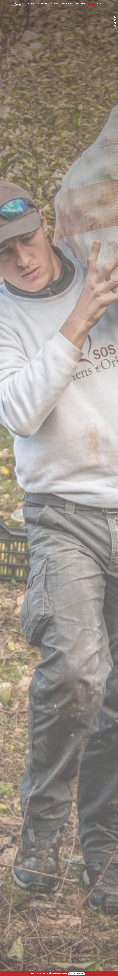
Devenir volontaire (67, 4)
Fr (97, 4)
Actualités (30, 4)
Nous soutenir (80, 4)
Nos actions (54, 4)
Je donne (91, 4)
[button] (100, 4)
